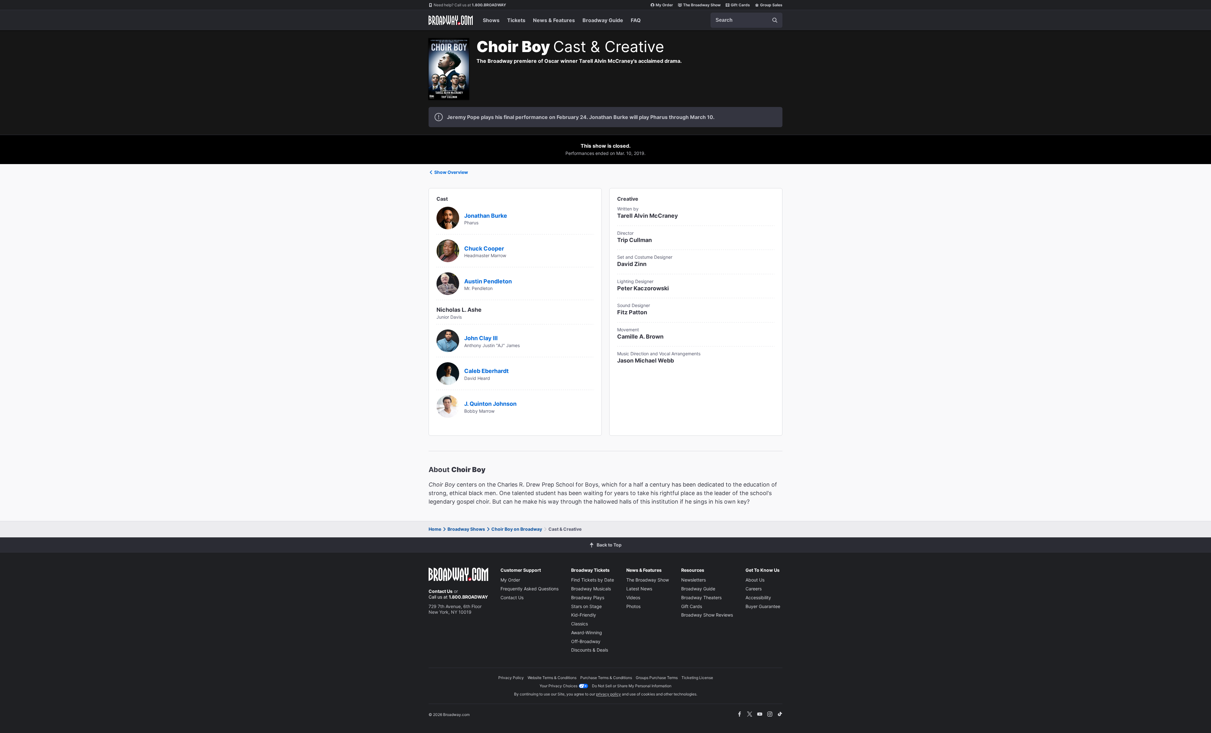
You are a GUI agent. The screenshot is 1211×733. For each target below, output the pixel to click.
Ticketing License (697, 677)
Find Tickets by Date (592, 579)
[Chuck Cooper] (447, 250)
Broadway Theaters (701, 597)
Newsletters (693, 579)
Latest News (639, 588)
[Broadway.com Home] (451, 20)
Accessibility (758, 597)
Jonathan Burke (485, 215)
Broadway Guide (602, 20)
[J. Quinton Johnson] (447, 406)
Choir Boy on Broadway (516, 529)
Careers (754, 588)
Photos (633, 606)
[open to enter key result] (774, 20)
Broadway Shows (466, 529)
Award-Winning (586, 632)
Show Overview (451, 172)
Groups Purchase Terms (657, 677)
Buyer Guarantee (763, 606)
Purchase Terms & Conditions (606, 677)
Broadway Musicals (591, 588)
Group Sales (771, 5)
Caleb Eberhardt (486, 371)
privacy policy (608, 694)
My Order (664, 5)
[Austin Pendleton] (447, 283)
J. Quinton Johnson (490, 403)
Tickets (516, 20)
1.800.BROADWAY (470, 5)
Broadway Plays (587, 597)
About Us (755, 579)
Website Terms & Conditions (552, 677)
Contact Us (441, 591)
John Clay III (481, 338)
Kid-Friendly (583, 615)
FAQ (636, 20)
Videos (633, 597)
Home (435, 529)
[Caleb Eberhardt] (447, 373)
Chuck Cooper (484, 248)
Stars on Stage (586, 606)
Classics (579, 623)
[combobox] (746, 20)
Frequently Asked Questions (529, 588)
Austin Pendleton (488, 281)
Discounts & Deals (589, 650)
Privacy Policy (511, 677)
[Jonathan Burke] (447, 217)
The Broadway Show (702, 5)
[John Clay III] (447, 340)
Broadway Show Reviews (707, 615)
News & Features (554, 20)
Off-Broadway (585, 641)
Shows (491, 20)
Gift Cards (740, 5)
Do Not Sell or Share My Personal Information (631, 685)
